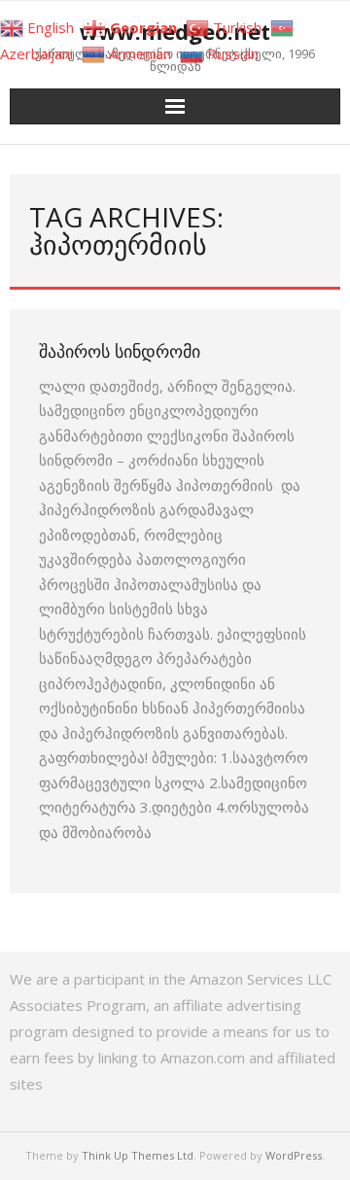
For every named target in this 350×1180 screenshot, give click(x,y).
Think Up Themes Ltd (137, 1155)
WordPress (293, 1155)
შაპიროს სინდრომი (119, 351)
